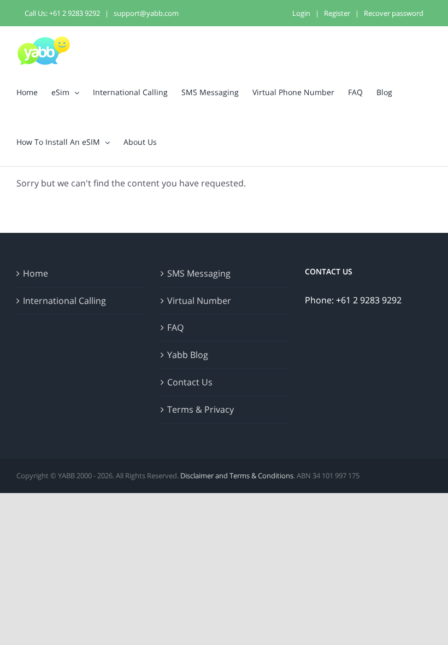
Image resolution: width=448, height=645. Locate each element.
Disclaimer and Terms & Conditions (236, 475)
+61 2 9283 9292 (74, 13)
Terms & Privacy (200, 409)
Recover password (393, 13)
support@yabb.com (146, 13)
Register (337, 13)
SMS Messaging (199, 273)
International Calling (64, 301)
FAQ (175, 327)
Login (301, 13)
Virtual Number (199, 301)
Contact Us (190, 382)
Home (35, 273)
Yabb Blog (187, 355)
